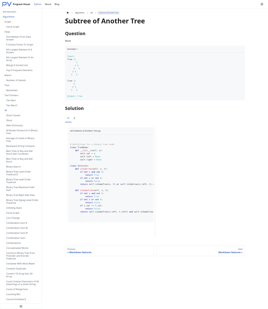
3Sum (9, 120)
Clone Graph (12, 26)
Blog (57, 4)
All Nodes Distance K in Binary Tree (22, 132)
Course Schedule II (16, 299)
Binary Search (13, 166)
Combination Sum (15, 237)
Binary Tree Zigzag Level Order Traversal (22, 201)
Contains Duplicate (16, 268)
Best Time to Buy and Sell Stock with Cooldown (19, 152)
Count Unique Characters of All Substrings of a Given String (22, 283)
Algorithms (9, 16)
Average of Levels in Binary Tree (20, 140)
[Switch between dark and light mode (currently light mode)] (262, 4)
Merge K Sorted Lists (17, 65)
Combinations (13, 242)
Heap (7, 31)
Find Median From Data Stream (18, 38)
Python (37, 4)
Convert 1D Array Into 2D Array (19, 275)
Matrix (7, 75)
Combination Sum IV (17, 232)
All (5, 110)
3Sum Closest (13, 115)
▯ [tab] (74, 117)
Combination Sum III (17, 227)
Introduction (9, 11)
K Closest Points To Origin (19, 44)
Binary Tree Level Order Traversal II (18, 173)
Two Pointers (11, 95)
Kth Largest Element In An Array (20, 59)
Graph (7, 21)
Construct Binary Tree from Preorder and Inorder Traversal (20, 255)
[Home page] (67, 13)
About (48, 4)
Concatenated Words (17, 248)
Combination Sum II (16, 222)
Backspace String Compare (20, 146)
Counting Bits (13, 294)
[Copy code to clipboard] (241, 56)
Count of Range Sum (17, 289)
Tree (6, 85)
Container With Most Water (20, 263)
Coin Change (13, 217)
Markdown (12, 90)
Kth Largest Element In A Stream (19, 51)
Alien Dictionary (14, 125)
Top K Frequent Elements (19, 70)
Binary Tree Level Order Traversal (18, 181)
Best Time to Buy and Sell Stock (19, 160)
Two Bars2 (11, 105)
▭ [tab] (68, 117)
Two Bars (11, 100)
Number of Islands (16, 80)
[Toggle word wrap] (145, 138)
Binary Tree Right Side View (20, 195)
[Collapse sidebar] (21, 306)
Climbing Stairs (14, 207)
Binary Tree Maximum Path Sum (20, 189)
